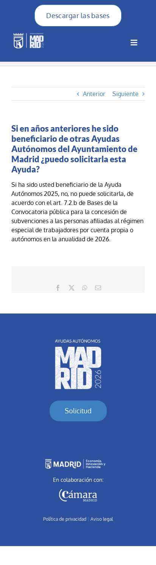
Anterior (94, 94)
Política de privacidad (64, 519)
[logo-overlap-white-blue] (29, 32)
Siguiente (125, 94)
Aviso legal (101, 519)
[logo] (78, 339)
